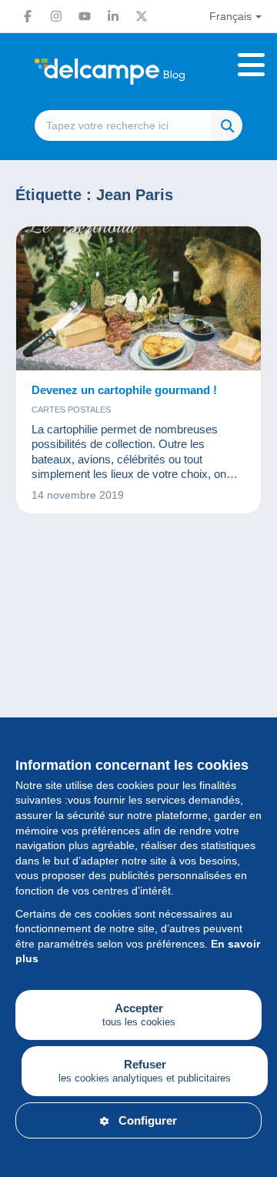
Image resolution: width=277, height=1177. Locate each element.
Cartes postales (71, 409)
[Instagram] (56, 16)
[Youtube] (84, 16)
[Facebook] (27, 16)
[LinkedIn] (113, 16)
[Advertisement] (138, 699)
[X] (141, 16)
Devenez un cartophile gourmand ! (124, 389)
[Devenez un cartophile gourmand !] (138, 298)
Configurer (147, 1120)
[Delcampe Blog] (138, 71)
